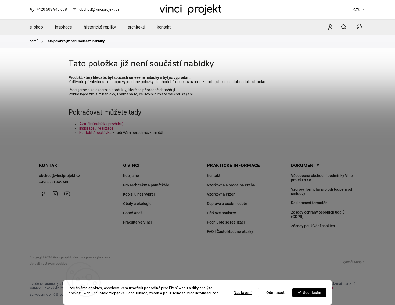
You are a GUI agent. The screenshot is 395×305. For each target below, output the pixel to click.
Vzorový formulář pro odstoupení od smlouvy (321, 191)
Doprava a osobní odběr (227, 203)
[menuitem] (39, 27)
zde (215, 293)
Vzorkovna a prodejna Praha (231, 185)
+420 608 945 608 (54, 182)
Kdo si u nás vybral (139, 194)
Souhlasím (312, 292)
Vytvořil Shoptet (353, 262)
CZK (356, 10)
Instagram (55, 194)
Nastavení (243, 292)
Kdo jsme (131, 175)
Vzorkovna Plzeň (221, 194)
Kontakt (213, 175)
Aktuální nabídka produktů (101, 124)
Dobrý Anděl (133, 213)
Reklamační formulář (309, 203)
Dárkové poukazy (221, 213)
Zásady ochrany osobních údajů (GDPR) (318, 214)
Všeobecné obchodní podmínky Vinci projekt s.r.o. (322, 177)
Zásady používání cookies (313, 226)
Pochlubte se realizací (226, 222)
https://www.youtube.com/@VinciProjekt (67, 194)
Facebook (43, 194)
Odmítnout (275, 292)
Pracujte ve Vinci (137, 222)
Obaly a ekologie (137, 203)
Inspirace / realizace (96, 128)
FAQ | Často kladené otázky (230, 231)
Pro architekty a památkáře (146, 185)
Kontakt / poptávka (95, 132)
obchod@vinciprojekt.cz (59, 175)
